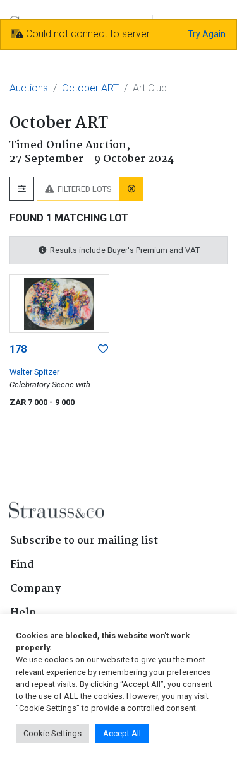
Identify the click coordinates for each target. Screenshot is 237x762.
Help (23, 612)
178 (18, 349)
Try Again (207, 34)
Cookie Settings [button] (52, 733)
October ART (90, 88)
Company (35, 588)
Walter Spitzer (34, 372)
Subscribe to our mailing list (84, 540)
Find (22, 564)
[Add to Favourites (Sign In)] (103, 349)
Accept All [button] (122, 733)
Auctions (28, 88)
